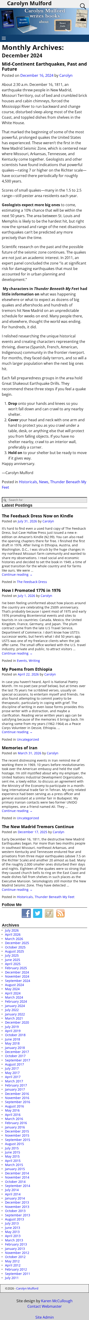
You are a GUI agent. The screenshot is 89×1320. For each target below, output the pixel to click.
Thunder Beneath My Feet (54, 897)
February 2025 (16, 968)
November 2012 (17, 1253)
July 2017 (12, 1068)
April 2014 (13, 1194)
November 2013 (17, 1206)
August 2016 (14, 1106)
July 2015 (12, 1148)
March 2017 (14, 1081)
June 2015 (12, 1152)
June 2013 (12, 1227)
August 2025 (14, 951)
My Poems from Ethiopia (27, 669)
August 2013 (14, 1219)
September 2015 (17, 1140)
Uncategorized (28, 739)
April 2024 (13, 993)
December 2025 (17, 943)
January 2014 (15, 1198)
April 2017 (13, 1077)
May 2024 (12, 989)
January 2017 (15, 1089)
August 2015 (14, 1144)
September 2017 (17, 1060)
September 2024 (17, 980)
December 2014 (17, 1173)
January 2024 (15, 1006)
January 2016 (15, 1127)
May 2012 (12, 1261)
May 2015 (12, 1156)
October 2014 (15, 1181)
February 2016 (16, 1123)
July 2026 (12, 930)
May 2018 (12, 1043)
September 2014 (17, 1186)
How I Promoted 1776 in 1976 (31, 590)
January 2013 (15, 1248)
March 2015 (14, 1165)
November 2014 (17, 1177)
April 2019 (13, 1031)
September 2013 (17, 1215)
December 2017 (17, 1052)
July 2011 (12, 1278)
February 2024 (16, 1001)
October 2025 (15, 947)
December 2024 (17, 972)
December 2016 (17, 1093)
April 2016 (13, 1114)
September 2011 (17, 1273)
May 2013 (12, 1232)
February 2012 (16, 1269)
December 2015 (17, 1131)
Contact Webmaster (44, 1306)
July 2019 (12, 1027)
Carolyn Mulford (27, 1288)
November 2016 (17, 1098)
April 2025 (13, 964)
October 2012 (15, 1257)
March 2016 (14, 1119)
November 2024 (17, 976)
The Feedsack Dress (32, 582)
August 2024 (14, 985)
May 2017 (12, 1073)
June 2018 (12, 1039)
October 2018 (15, 1035)
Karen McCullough (57, 1300)
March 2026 (14, 939)
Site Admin (44, 1317)
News (43, 481)
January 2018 (15, 1047)
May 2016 (12, 1110)
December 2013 (17, 1202)
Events (22, 660)
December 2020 (17, 1022)
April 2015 (13, 1160)
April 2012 (13, 1265)
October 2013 (15, 1211)
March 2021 (14, 1018)
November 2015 (17, 1135)
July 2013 (12, 1223)
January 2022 (15, 1014)
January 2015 (15, 1169)
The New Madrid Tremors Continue (38, 826)
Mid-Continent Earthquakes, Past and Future (44, 66)
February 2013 (16, 1244)
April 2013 (13, 1236)
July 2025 (12, 955)
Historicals (28, 481)
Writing (34, 660)
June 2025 (12, 960)
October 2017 (15, 1056)
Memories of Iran (19, 747)
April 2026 (13, 934)
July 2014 (12, 1190)
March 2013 (14, 1240)
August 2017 (14, 1064)
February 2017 (16, 1085)
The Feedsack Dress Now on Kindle (37, 516)
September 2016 (17, 1102)
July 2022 (12, 1010)
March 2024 (14, 997)
